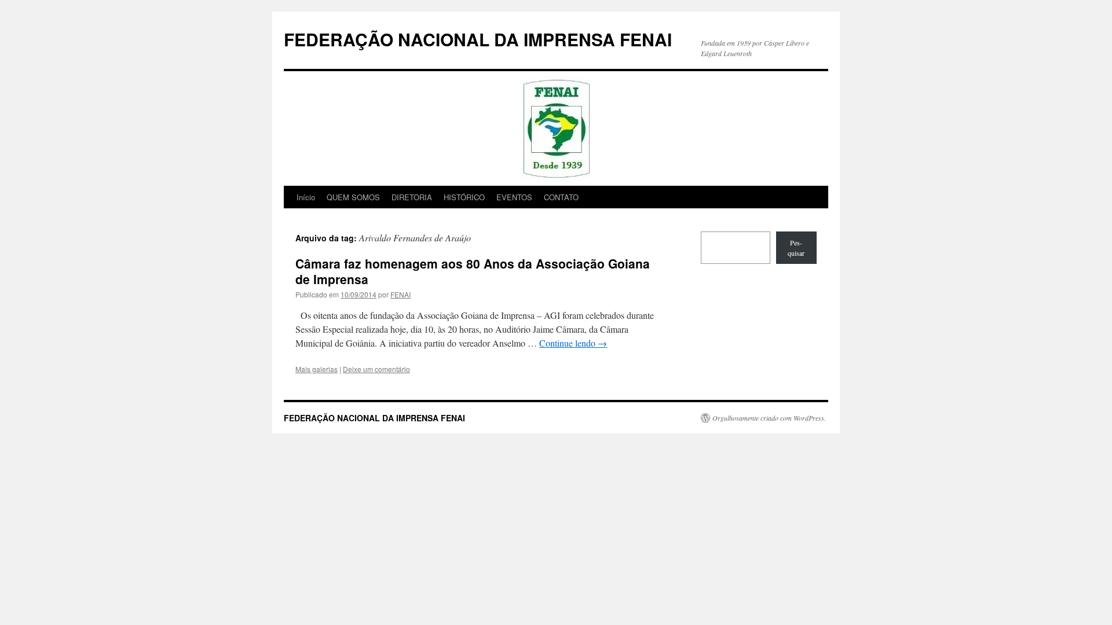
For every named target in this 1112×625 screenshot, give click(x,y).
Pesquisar (796, 248)
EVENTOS (514, 197)
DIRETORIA (412, 197)
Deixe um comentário (376, 369)
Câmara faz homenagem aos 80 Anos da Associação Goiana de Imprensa (472, 271)
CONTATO (561, 197)
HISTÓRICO (464, 197)
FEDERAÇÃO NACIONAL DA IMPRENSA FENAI (478, 39)
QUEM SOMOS (353, 197)
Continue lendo (573, 343)
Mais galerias (316, 369)
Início (306, 197)
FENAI (400, 294)
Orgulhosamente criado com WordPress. (769, 417)
